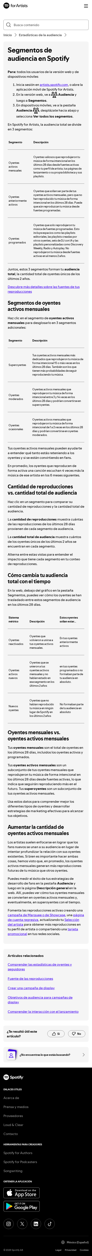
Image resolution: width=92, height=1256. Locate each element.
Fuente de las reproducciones (30, 978)
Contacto (10, 1133)
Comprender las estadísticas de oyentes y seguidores (40, 966)
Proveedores (13, 1115)
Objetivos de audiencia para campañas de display (40, 999)
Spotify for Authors (17, 1152)
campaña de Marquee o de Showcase (36, 915)
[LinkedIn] (36, 1224)
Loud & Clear (13, 1124)
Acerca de (11, 1097)
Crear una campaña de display (31, 988)
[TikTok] (50, 1224)
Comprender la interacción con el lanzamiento (43, 1011)
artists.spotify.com (54, 84)
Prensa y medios (15, 1106)
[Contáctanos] (82, 1055)
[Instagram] (8, 1224)
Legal (58, 1250)
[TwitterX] (22, 1224)
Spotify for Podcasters (20, 1161)
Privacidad (70, 1250)
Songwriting (12, 1170)
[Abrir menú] (86, 6)
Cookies (84, 1250)
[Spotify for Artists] (15, 6)
